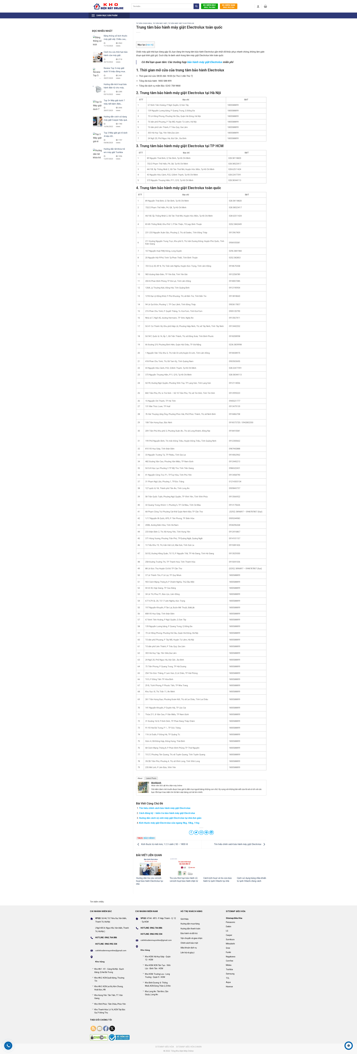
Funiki (228, 952)
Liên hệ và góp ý (187, 952)
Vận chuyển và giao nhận (191, 938)
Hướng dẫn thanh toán (190, 928)
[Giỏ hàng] (265, 6)
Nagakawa (230, 956)
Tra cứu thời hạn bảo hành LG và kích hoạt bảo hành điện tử (184, 879)
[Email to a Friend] (201, 832)
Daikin (228, 926)
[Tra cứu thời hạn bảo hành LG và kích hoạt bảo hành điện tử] (184, 867)
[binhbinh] (143, 787)
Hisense (229, 986)
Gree (228, 948)
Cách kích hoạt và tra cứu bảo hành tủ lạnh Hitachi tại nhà (217, 879)
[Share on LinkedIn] (211, 832)
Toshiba (229, 969)
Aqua (228, 982)
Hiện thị (150, 45)
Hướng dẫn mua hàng (190, 924)
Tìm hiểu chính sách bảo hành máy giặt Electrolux (164, 808)
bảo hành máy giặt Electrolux (204, 62)
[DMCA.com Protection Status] (99, 1037)
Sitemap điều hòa (164, 1047)
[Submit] (196, 6)
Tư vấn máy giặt (160, 23)
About (140, 778)
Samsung (230, 974)
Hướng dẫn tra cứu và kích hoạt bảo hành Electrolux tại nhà (149, 881)
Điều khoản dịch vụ (189, 948)
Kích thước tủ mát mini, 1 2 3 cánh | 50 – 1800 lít (164, 844)
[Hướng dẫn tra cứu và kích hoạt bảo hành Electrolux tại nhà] (151, 867)
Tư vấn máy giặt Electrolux (181, 23)
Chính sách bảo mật (189, 943)
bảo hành (149, 838)
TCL (227, 978)
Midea (228, 965)
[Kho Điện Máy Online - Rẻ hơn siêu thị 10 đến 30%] (108, 6)
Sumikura (230, 939)
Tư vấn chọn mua (144, 23)
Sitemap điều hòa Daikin (189, 1047)
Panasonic (230, 922)
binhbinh (156, 782)
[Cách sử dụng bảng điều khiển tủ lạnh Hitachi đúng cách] (251, 867)
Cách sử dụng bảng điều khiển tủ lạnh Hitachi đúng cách (251, 879)
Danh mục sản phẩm (107, 15)
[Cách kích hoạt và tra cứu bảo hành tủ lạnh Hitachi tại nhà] (218, 867)
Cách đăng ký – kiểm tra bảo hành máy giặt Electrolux (167, 813)
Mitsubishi (230, 944)
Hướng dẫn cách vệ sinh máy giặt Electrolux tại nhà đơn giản (170, 818)
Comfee (229, 961)
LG (227, 931)
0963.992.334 (228, 6)
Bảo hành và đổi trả (189, 933)
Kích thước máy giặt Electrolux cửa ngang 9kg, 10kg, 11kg (169, 823)
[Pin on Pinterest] (206, 832)
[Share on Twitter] (196, 832)
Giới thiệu (185, 919)
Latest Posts (151, 778)
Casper (229, 935)
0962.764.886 (209, 6)
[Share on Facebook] (191, 832)
